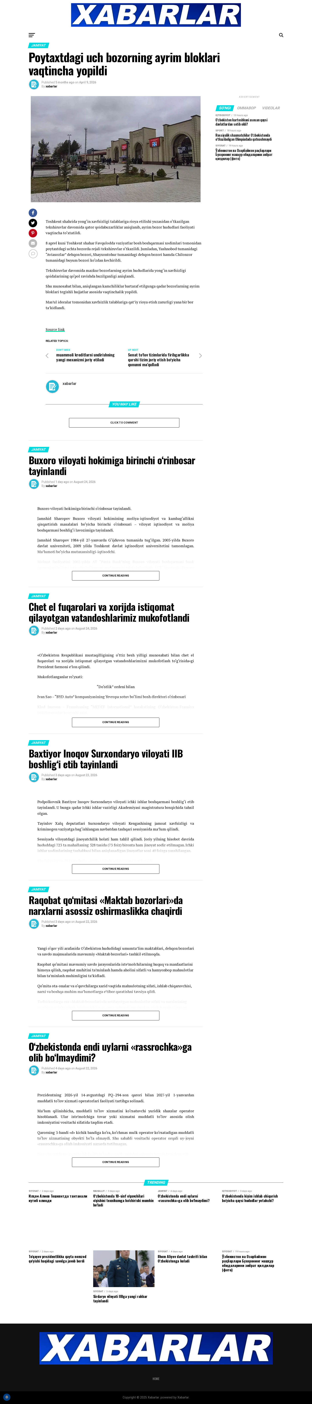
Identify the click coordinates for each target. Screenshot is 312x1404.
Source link (55, 329)
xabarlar (51, 86)
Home (156, 1378)
